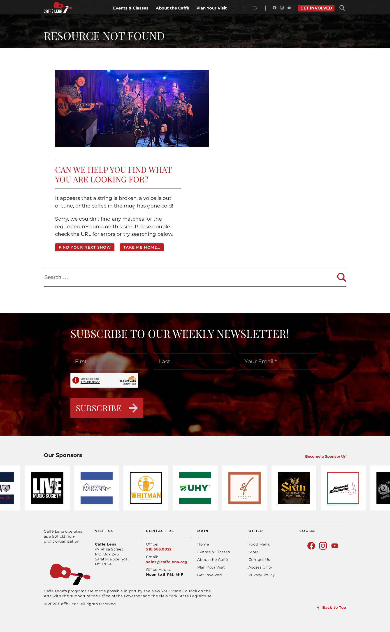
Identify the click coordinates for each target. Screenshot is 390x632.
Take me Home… (141, 247)
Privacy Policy (261, 575)
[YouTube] (289, 8)
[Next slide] (384, 488)
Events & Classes (213, 552)
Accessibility (260, 567)
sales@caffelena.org (166, 562)
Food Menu (259, 544)
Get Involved (209, 575)
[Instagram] (282, 8)
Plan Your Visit (211, 567)
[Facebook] (274, 8)
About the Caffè (212, 559)
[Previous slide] (6, 488)
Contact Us (259, 559)
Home (203, 544)
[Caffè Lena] (58, 11)
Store (253, 552)
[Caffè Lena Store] (243, 8)
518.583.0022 (159, 549)
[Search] (341, 277)
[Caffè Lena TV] (255, 8)
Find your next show (85, 247)
